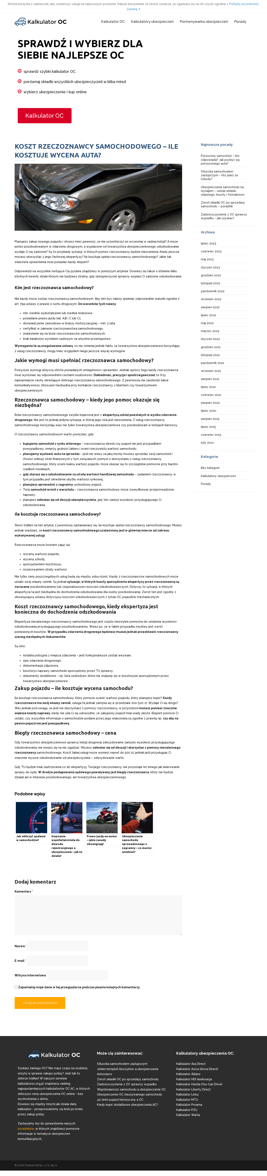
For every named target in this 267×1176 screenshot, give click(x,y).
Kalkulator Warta (188, 1115)
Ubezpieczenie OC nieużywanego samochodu (129, 1094)
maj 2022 (207, 323)
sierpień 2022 (210, 307)
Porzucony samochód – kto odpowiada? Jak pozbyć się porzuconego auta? (220, 159)
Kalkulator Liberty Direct (193, 1089)
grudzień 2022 (211, 275)
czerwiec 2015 (211, 434)
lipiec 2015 (208, 426)
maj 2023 (207, 259)
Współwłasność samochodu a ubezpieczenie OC (131, 1089)
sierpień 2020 (210, 402)
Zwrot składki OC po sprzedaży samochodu (128, 1079)
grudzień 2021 (211, 347)
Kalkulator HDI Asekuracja (194, 1079)
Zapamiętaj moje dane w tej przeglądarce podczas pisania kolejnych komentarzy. (79, 987)
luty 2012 (207, 442)
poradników (26, 1128)
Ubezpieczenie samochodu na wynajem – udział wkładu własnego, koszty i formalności (222, 190)
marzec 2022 (210, 331)
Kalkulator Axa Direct (191, 1063)
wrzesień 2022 (211, 299)
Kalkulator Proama (189, 1104)
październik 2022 (212, 291)
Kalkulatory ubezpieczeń (152, 21)
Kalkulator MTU (187, 1099)
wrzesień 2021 (211, 371)
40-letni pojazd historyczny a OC (120, 1099)
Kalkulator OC (113, 21)
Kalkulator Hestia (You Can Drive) (199, 1084)
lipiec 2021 (208, 387)
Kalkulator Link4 (187, 1094)
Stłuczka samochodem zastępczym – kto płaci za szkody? (219, 175)
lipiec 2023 (208, 243)
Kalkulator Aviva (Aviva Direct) (197, 1069)
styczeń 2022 (210, 339)
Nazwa (20, 946)
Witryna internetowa (30, 975)
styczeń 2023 (210, 267)
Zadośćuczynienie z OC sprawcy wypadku (127, 1084)
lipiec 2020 (208, 410)
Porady (240, 21)
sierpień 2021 (210, 379)
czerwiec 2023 (211, 251)
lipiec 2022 (208, 315)
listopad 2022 (210, 283)
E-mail (20, 960)
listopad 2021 (210, 355)
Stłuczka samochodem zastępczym (122, 1063)
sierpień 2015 (210, 419)
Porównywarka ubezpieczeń (204, 21)
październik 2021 (212, 363)
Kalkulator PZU (186, 1110)
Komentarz (24, 891)
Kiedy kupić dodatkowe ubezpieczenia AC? (127, 1104)
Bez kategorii (210, 468)
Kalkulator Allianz (188, 1074)
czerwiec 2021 (211, 395)
